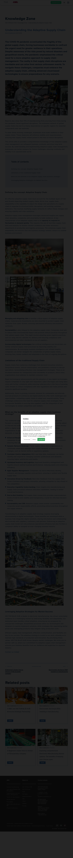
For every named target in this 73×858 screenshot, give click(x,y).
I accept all (41, 439)
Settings (34, 439)
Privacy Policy (42, 436)
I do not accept (27, 439)
